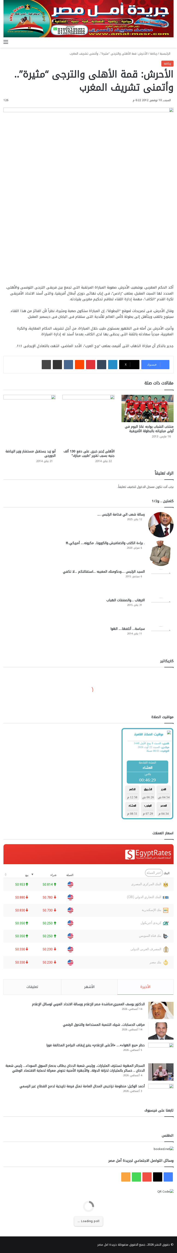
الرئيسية (165, 53)
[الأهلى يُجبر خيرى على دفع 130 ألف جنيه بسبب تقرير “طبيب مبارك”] (88, 421)
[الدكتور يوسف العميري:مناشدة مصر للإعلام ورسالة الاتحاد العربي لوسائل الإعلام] (161, 1010)
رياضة (153, 53)
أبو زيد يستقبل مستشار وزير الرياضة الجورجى (31, 453)
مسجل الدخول (146, 487)
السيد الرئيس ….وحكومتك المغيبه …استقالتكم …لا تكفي (104, 572)
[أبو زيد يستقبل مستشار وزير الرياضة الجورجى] (29, 421)
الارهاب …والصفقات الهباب (125, 600)
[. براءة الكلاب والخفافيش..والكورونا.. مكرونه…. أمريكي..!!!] (161, 553)
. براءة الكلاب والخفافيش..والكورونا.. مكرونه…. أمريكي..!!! (105, 543)
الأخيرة (145, 987)
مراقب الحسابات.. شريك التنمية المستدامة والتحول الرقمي (104, 1025)
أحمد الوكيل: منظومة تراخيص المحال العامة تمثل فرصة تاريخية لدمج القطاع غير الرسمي (82, 1086)
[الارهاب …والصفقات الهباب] (161, 610)
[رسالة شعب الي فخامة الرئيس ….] (161, 524)
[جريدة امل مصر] (88, 18)
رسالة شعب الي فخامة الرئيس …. (121, 514)
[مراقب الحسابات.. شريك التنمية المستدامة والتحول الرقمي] (161, 1031)
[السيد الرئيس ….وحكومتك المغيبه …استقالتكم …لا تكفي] (161, 582)
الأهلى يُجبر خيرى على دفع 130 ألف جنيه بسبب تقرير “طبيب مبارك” (89, 453)
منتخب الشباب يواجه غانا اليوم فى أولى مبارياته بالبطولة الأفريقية (149, 429)
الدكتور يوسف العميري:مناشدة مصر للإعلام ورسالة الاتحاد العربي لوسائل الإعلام (88, 1004)
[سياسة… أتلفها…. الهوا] (161, 639)
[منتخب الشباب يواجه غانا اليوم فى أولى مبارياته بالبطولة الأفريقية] (147, 408)
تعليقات (32, 987)
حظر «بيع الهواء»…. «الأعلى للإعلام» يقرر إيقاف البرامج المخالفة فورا (95, 1045)
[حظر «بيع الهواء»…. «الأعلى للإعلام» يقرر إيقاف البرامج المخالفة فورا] (161, 1051)
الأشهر (89, 987)
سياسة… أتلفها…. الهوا (127, 629)
